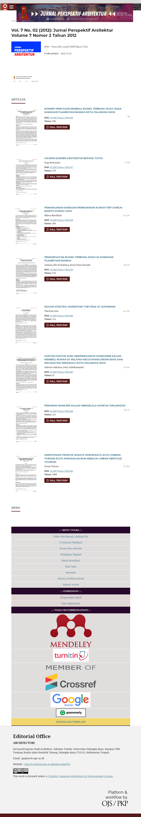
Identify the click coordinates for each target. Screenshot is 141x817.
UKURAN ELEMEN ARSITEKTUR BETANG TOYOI (73, 158)
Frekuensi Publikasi (70, 542)
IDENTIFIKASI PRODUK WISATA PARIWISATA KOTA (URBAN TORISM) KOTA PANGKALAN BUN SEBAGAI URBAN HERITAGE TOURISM (83, 458)
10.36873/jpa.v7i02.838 (61, 220)
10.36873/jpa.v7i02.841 (61, 471)
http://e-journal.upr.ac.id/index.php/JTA (47, 764)
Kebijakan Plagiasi (70, 554)
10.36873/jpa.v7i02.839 (61, 269)
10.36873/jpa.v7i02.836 (61, 117)
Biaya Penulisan (71, 560)
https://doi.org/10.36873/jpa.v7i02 (69, 46)
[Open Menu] (11, 6)
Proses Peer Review (70, 548)
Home (15, 20)
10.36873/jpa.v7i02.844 (61, 411)
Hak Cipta (71, 566)
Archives (27, 20)
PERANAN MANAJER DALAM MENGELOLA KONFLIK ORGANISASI (85, 405)
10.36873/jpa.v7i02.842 (61, 371)
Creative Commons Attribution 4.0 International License (80, 776)
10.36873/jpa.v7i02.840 (61, 315)
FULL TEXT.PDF (58, 127)
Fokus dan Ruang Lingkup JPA (70, 536)
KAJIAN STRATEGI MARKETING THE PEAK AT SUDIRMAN (79, 306)
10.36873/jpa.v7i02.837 (61, 167)
